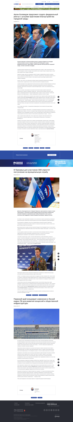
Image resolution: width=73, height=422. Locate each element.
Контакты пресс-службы (29, 404)
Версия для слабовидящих (56, 1)
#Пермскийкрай (34, 397)
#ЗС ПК (40, 397)
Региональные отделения (40, 403)
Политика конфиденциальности (18, 417)
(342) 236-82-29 (52, 404)
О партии (16, 403)
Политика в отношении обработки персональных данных (21, 418)
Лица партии (27, 403)
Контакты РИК (16, 404)
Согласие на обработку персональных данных (20, 419)
